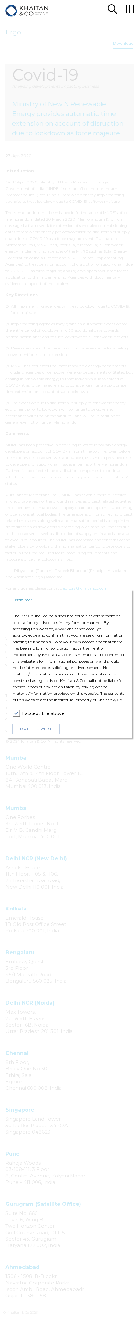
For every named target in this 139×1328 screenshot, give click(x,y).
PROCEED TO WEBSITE (36, 729)
